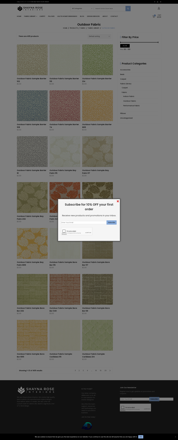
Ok (141, 437)
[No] (175, 437)
